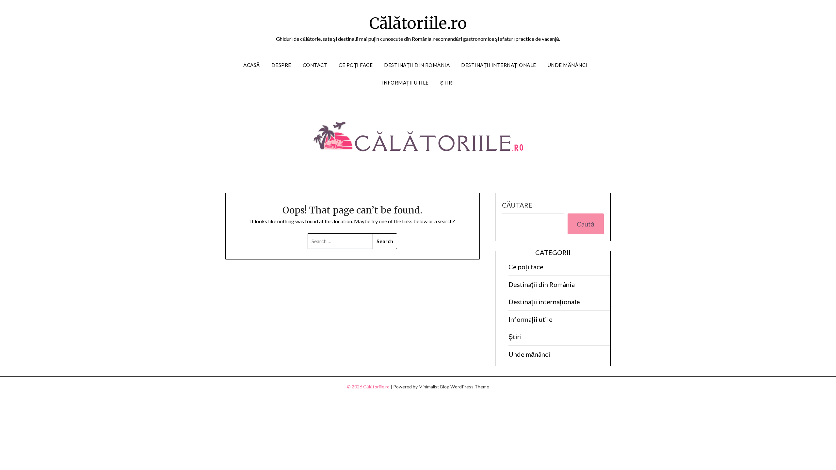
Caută (585, 224)
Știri (447, 83)
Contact (315, 65)
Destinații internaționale (498, 65)
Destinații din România (417, 65)
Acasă (251, 65)
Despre (281, 65)
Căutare (517, 205)
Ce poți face (356, 65)
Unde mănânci (567, 65)
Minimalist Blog (434, 386)
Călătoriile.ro (418, 23)
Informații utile (405, 83)
